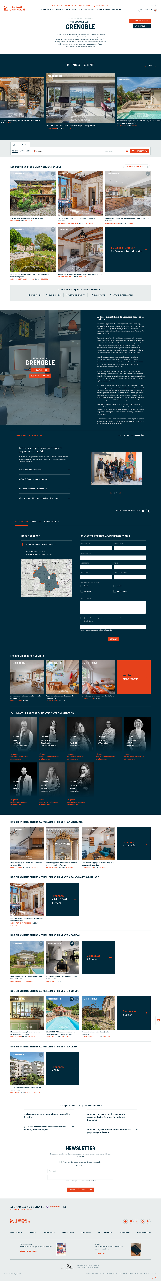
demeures (100, 362)
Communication (68, 1233)
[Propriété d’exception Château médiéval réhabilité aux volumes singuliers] (33, 249)
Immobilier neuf (71, 6)
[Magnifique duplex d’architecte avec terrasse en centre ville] (27, 843)
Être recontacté (102, 6)
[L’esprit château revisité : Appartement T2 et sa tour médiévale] (80, 193)
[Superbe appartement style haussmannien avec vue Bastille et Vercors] (62, 843)
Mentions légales (142, 1274)
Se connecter (100, 1254)
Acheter (59, 10)
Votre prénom (85, 544)
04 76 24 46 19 (31, 551)
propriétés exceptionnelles (123, 340)
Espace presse (49, 1233)
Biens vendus (125, 1233)
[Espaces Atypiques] (14, 10)
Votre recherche (21, 145)
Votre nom (118, 544)
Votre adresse (85, 553)
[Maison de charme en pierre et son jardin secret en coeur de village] (27, 1013)
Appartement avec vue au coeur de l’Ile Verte (98, 696)
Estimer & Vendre (47, 10)
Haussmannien (36, 295)
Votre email (85, 573)
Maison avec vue (99, 295)
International (57, 6)
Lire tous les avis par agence (21, 1210)
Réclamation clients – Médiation (115, 1274)
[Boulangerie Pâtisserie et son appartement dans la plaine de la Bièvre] (128, 193)
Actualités (116, 10)
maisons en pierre (105, 357)
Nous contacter (16, 1233)
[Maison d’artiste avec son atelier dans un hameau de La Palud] (80, 249)
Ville (116, 563)
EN (155, 6)
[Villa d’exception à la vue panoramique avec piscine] (80, 97)
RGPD (131, 1274)
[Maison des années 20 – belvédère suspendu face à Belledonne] (27, 957)
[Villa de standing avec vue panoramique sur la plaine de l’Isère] (62, 1013)
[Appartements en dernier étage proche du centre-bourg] (27, 1068)
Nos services (77, 10)
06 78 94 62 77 (42, 551)
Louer (67, 10)
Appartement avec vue (77, 295)
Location (87, 591)
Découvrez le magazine (28, 1251)
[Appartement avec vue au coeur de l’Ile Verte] (98, 677)
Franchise (33, 1233)
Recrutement (122, 591)
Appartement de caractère (123, 295)
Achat (119, 586)
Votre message (85, 599)
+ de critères (141, 151)
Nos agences (89, 10)
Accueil (70, 18)
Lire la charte (88, 621)
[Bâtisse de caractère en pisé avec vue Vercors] (33, 193)
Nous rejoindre (85, 6)
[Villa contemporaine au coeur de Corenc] (62, 957)
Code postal (84, 563)
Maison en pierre (55, 295)
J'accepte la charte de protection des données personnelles (103, 618)
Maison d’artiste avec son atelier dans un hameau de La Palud (80, 274)
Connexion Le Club (144, 1233)
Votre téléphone (120, 573)
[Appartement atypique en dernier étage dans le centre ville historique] (98, 843)
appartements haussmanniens (109, 371)
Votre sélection (148, 10)
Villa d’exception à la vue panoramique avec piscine (70, 125)
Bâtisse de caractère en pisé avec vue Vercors (26, 218)
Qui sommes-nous (103, 10)
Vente (86, 586)
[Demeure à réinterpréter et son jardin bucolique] (98, 1013)
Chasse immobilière (105, 1233)
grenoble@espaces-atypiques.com (39, 555)
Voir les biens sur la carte (135, 167)
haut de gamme (119, 348)
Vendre (28, 151)
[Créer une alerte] (127, 151)
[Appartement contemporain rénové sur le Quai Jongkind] (27, 677)
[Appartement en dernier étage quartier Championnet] (62, 677)
